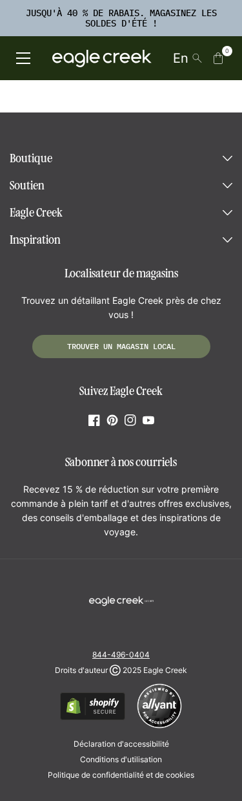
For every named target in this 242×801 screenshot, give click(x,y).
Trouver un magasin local (121, 346)
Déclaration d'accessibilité (121, 744)
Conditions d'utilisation (121, 759)
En (180, 58)
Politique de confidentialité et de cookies (121, 775)
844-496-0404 (121, 654)
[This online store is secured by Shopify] (92, 718)
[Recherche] (197, 58)
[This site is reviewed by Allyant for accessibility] (159, 726)
